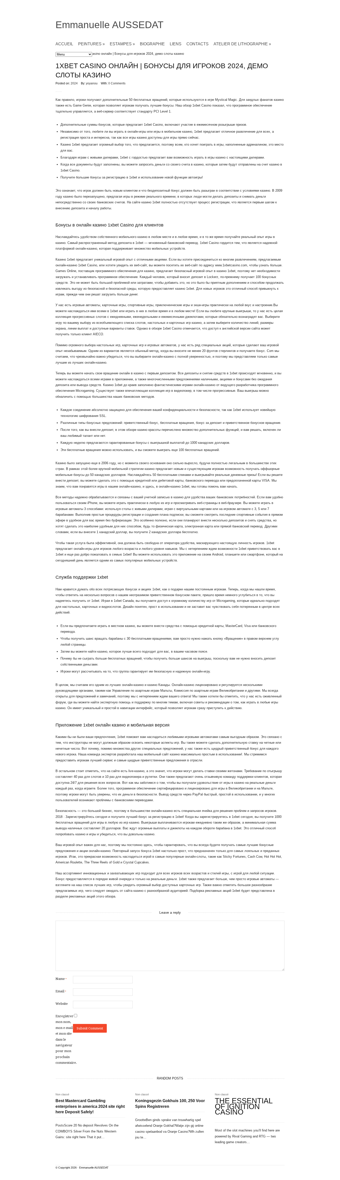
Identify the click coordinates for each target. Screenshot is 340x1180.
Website (62, 1004)
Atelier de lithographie (242, 44)
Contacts (197, 44)
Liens (175, 44)
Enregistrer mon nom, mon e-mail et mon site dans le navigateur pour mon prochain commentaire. (64, 1039)
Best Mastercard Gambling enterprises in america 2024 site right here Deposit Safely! (90, 1106)
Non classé (62, 1094)
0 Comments (116, 83)
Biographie (152, 44)
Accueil (64, 44)
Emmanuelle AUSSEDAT (110, 24)
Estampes (122, 44)
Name (61, 979)
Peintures (91, 44)
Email (61, 991)
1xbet (242, 549)
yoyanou (92, 83)
